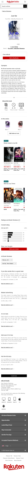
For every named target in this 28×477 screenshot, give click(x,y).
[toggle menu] (2, 1)
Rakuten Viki (9, 455)
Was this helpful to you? (7, 283)
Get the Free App (6, 434)
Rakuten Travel (20, 458)
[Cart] (25, 1)
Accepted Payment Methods (10, 440)
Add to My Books (14, 58)
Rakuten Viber (17, 455)
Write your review (14, 249)
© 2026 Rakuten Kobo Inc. (8, 450)
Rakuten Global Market (9, 458)
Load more (14, 375)
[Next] (25, 159)
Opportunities (6, 420)
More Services (9, 460)
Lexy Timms (15, 46)
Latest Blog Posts (7, 425)
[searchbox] (14, 6)
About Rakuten (17, 460)
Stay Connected (6, 430)
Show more (23, 277)
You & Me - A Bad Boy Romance (16, 48)
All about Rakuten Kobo (9, 415)
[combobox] (7, 260)
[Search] (25, 6)
